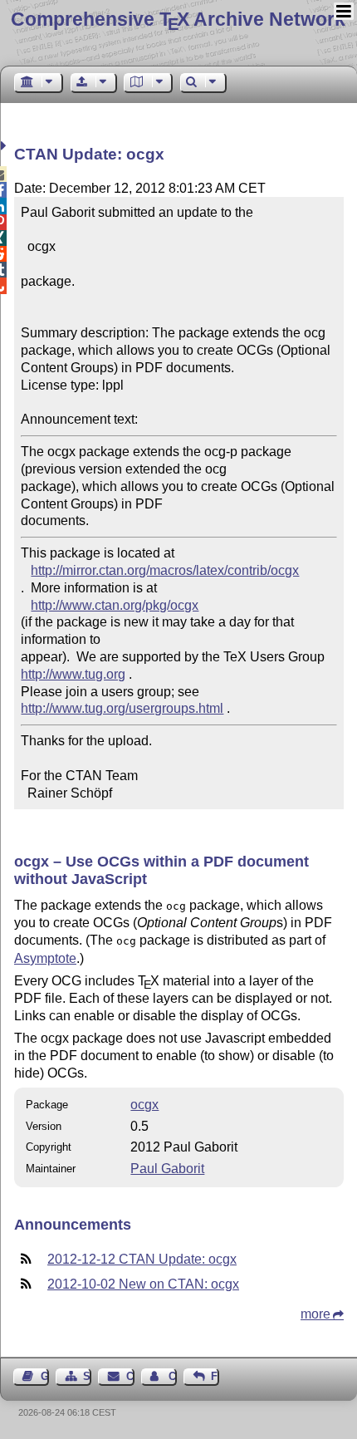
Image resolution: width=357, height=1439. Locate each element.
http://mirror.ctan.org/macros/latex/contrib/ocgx (165, 570)
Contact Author (173, 1376)
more (315, 1314)
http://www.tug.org (73, 674)
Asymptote (45, 958)
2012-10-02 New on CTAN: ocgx (143, 1284)
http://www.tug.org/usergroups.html (122, 708)
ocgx (144, 1105)
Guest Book (45, 1376)
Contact (130, 1376)
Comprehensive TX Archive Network (178, 19)
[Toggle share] (5, 146)
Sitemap (87, 1376)
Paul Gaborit (167, 1169)
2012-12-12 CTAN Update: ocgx (142, 1259)
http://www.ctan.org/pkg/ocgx (114, 605)
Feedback (215, 1376)
